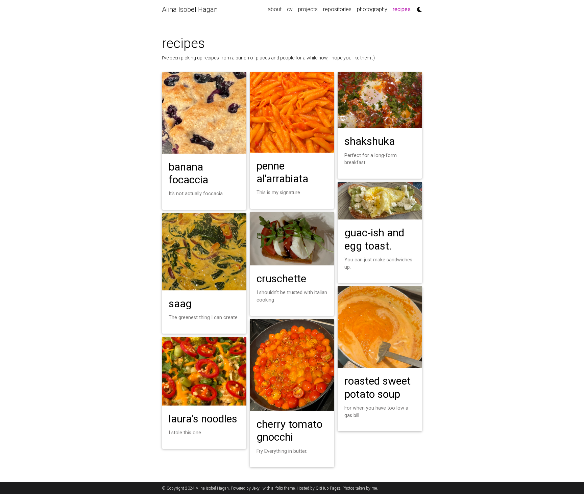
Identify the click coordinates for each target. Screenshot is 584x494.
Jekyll (257, 488)
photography (372, 9)
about (275, 9)
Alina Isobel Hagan (190, 9)
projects (308, 9)
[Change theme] (417, 7)
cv (290, 9)
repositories (337, 9)
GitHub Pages (328, 488)
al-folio (277, 488)
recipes (403, 9)
